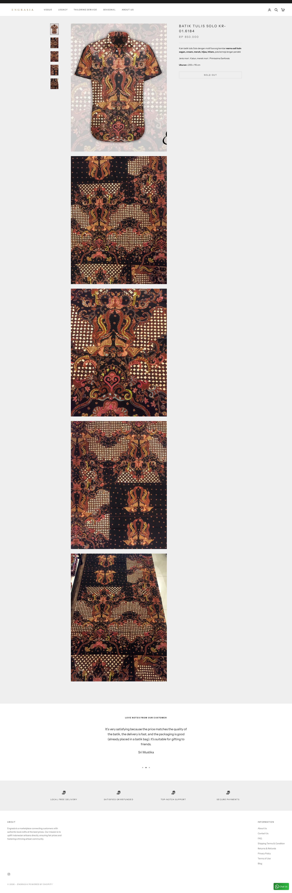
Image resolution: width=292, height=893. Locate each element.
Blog (260, 863)
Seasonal (109, 10)
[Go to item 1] (54, 29)
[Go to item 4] (54, 70)
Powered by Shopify (41, 884)
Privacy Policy (264, 853)
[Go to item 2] (54, 42)
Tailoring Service (85, 10)
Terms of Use (264, 858)
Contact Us (263, 833)
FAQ (260, 838)
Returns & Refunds (267, 848)
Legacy (63, 10)
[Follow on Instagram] (8, 874)
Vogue (48, 10)
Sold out (210, 75)
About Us (128, 10)
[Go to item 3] (54, 56)
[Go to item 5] (54, 83)
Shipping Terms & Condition (271, 843)
